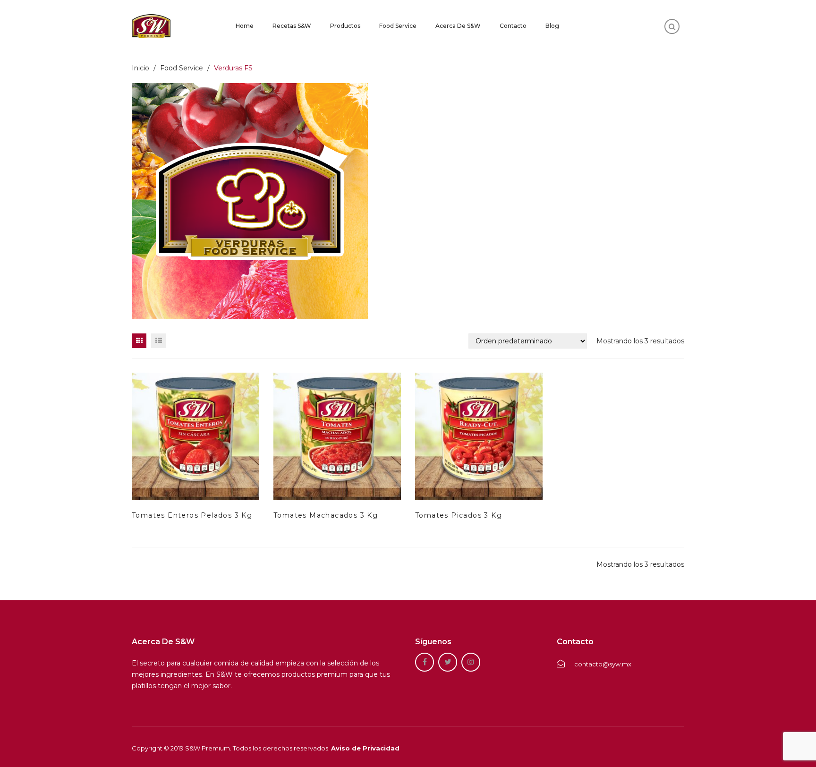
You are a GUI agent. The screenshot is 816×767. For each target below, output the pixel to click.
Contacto (513, 25)
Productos (345, 25)
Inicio (140, 68)
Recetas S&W (291, 25)
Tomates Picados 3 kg (458, 515)
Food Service (397, 25)
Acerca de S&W (458, 25)
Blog (552, 25)
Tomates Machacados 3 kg (325, 515)
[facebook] (424, 662)
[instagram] (470, 662)
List (158, 340)
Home (245, 25)
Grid (139, 340)
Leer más (162, 462)
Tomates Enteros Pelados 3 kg (192, 515)
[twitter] (447, 662)
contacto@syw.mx (602, 664)
